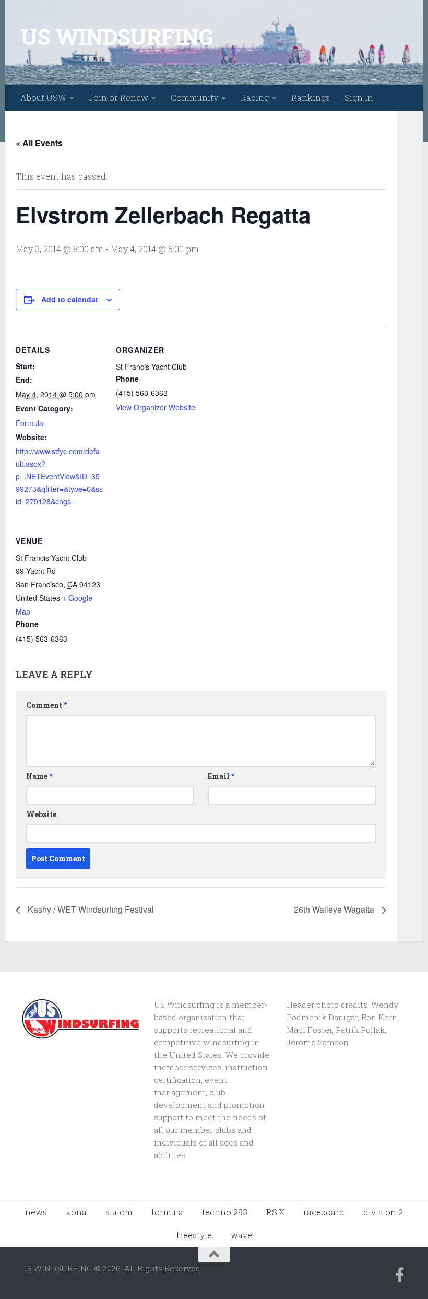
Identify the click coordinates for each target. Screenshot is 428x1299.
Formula (29, 423)
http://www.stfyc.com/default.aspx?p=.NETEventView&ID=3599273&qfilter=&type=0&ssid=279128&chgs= (59, 476)
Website (41, 814)
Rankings (310, 97)
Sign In (358, 97)
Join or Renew (118, 97)
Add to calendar (69, 299)
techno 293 (224, 1212)
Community (194, 97)
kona (76, 1212)
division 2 (383, 1212)
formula (167, 1212)
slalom (119, 1212)
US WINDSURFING (117, 36)
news (36, 1212)
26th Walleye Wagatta (335, 909)
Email (221, 776)
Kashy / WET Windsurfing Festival (90, 909)
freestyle (194, 1235)
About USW (43, 97)
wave (241, 1235)
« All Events (39, 143)
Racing (255, 97)
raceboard (323, 1212)
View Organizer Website (155, 407)
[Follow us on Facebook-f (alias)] (400, 1275)
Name (39, 776)
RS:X (275, 1212)
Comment (46, 705)
